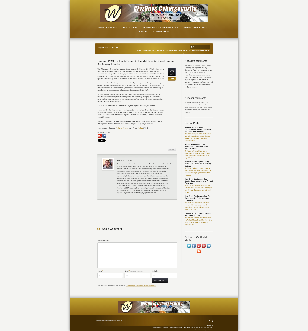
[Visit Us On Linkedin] (208, 248)
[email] (100, 136)
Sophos (140, 128)
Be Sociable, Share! (103, 132)
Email (134, 271)
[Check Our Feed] (198, 253)
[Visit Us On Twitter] (188, 248)
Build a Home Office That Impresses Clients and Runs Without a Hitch (196, 146)
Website (155, 271)
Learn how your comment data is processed (141, 285)
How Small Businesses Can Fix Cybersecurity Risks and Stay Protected (197, 198)
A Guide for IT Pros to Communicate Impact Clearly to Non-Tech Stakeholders (198, 129)
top (212, 321)
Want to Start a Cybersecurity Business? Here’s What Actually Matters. (198, 163)
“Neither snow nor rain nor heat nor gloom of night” (198, 214)
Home (139, 50)
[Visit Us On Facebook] (193, 248)
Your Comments (103, 240)
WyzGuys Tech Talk (148, 50)
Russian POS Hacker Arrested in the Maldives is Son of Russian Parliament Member (136, 62)
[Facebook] (104, 136)
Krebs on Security (122, 128)
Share (172, 149)
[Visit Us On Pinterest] (198, 248)
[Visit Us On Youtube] (203, 248)
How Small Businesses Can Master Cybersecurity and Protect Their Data (199, 181)
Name (100, 271)
